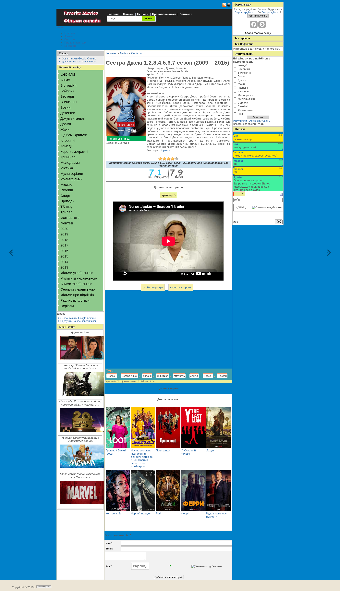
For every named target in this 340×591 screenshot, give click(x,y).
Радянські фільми (75, 300)
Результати (240, 120)
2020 (64, 229)
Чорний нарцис (141, 513)
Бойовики (244, 68)
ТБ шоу (66, 207)
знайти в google (153, 287)
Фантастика (69, 218)
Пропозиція (163, 450)
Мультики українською (78, 278)
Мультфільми (71, 179)
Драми (242, 80)
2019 (64, 234)
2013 (64, 267)
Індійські (243, 87)
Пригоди (67, 201)
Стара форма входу (258, 32)
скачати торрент (180, 287)
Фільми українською (76, 273)
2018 (64, 240)
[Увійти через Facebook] (254, 24)
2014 (64, 262)
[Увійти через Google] (262, 24)
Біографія (68, 85)
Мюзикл (66, 185)
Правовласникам (164, 14)
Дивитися (162, 375)
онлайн (147, 375)
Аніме (65, 80)
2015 (64, 256)
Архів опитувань (259, 120)
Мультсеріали (71, 174)
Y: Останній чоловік (188, 452)
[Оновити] (281, 193)
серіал (194, 375)
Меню (60, 27)
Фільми (128, 14)
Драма (65, 124)
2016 (64, 251)
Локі (158, 513)
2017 (64, 245)
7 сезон (111, 375)
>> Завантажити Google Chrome (77, 58)
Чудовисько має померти (216, 515)
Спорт (65, 196)
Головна (113, 14)
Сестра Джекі (130, 375)
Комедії (66, 146)
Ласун (210, 450)
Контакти (186, 14)
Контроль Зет (114, 513)
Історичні (67, 141)
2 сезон (222, 375)
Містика (66, 168)
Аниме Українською (76, 284)
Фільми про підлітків (77, 295)
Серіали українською (77, 289)
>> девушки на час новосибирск (77, 61)
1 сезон (207, 375)
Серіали (142, 14)
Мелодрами (70, 163)
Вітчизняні (68, 102)
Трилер (66, 212)
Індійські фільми (73, 135)
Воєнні (65, 107)
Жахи (64, 130)
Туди (328, 252)
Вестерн (67, 96)
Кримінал (68, 157)
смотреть (179, 375)
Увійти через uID (258, 15)
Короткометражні (74, 152)
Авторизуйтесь (270, 12)
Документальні (72, 118)
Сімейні (66, 190)
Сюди (12, 252)
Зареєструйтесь (245, 12)
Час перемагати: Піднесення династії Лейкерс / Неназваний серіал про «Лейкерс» (141, 458)
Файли (124, 53)
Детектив (67, 113)
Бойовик (67, 91)
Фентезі (66, 223)
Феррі (184, 513)
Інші (240, 113)
